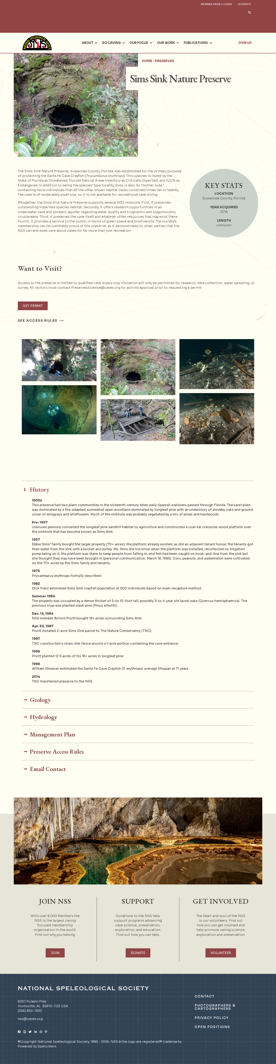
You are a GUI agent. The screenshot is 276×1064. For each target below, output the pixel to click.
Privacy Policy (212, 1018)
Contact (244, 4)
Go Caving (111, 43)
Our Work (166, 43)
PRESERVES (164, 61)
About (87, 43)
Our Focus (139, 43)
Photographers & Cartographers (215, 1007)
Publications (196, 43)
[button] (189, 16)
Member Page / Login (216, 4)
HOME (147, 61)
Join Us (245, 43)
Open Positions (212, 1027)
